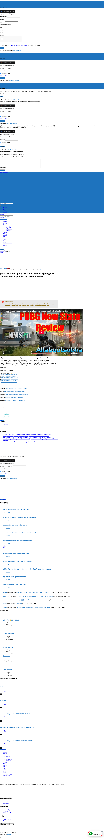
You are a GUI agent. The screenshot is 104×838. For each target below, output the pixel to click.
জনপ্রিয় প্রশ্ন (8, 227)
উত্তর (4, 547)
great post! (19, 603)
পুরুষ (3, 30)
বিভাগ (4, 241)
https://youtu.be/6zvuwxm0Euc (9, 382)
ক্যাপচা (2, 35)
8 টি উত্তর (8, 572)
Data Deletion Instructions (10, 813)
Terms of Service (13, 45)
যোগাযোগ (5, 212)
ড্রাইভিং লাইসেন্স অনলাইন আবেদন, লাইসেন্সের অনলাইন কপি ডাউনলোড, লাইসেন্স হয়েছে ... (27, 569)
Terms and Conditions (8, 811)
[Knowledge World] (5, 630)
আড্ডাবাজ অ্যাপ (6, 245)
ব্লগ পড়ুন (5, 232)
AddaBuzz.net (10, 834)
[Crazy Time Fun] (5, 666)
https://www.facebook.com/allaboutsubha (16, 388)
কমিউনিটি (5, 235)
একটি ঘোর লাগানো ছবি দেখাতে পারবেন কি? (14, 584)
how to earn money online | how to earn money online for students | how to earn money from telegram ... (30, 442)
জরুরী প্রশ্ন (5, 223)
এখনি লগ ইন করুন (17, 50)
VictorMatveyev (4, 700)
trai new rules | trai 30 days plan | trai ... (15, 525)
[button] (95, 833)
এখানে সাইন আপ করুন (14, 80)
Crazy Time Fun (8, 669)
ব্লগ (3, 209)
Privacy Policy (23, 45)
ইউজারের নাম (3, 16)
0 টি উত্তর (8, 512)
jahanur (5, 592)
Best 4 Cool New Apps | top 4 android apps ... (16, 509)
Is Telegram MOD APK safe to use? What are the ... (18, 561)
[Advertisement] (29, 489)
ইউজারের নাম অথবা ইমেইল (6, 68)
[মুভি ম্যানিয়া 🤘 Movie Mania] (5, 617)
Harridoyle (3, 687)
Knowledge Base (7, 819)
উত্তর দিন (2, 420)
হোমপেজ (5, 207)
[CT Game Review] (5, 644)
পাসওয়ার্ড (2, 22)
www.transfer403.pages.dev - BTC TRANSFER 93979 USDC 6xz (16, 714)
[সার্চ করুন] (0, 205)
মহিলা (3, 33)
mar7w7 (5, 603)
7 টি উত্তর (8, 579)
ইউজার (4, 210)
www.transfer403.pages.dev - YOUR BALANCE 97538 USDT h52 (17, 727)
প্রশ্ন (3, 224)
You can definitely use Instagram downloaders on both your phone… (33, 592)
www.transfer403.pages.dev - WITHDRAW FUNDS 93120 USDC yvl (17, 741)
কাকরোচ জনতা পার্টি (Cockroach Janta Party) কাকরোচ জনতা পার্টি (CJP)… (35, 596)
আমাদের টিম (5, 802)
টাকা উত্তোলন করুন (7, 244)
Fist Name (5, 600)
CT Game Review (8, 647)
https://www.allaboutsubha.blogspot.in (15, 400)
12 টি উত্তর (8, 556)
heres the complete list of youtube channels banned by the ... (21, 533)
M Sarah (5, 607)
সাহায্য (4, 242)
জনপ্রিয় (4, 546)
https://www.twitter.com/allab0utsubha (14, 391)
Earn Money (6, 656)
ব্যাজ (4, 238)
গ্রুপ (4, 233)
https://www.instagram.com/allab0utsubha (17, 394)
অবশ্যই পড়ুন (8, 230)
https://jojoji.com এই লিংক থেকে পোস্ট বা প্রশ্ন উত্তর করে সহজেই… (33, 600)
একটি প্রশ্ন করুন (3, 217)
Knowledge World (8, 633)
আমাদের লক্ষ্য (6, 803)
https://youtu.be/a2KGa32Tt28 (9, 376)
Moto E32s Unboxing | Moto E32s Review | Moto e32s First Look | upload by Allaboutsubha (26, 436)
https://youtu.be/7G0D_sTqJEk (9, 380)
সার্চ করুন (2, 214)
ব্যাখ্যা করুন (3, 167)
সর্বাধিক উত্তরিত (9, 229)
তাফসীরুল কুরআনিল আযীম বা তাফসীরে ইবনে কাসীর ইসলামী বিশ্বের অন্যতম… (34, 607)
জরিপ (4, 236)
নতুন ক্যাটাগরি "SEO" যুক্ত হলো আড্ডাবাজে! (14, 577)
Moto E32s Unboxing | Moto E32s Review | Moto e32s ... (19, 517)
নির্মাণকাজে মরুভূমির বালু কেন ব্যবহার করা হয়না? (16, 553)
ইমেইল (2, 19)
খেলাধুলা (40, 270)
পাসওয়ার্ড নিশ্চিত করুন (5, 24)
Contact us (5, 820)
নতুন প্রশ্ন (8, 226)
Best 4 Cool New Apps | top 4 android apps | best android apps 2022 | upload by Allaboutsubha (27, 434)
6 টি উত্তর (8, 587)
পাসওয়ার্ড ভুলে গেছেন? (5, 75)
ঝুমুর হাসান (5, 596)
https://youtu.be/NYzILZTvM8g (9, 374)
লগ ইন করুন (3, 499)
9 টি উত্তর (8, 564)
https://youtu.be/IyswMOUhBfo (9, 379)
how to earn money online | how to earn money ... (18, 540)
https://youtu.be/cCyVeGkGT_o (9, 377)
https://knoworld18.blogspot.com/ (14, 397)
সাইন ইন (2, 172)
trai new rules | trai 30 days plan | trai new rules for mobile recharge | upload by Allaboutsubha (27, 437)
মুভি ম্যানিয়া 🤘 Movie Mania (11, 620)
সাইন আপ (6, 172)
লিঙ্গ (1, 27)
